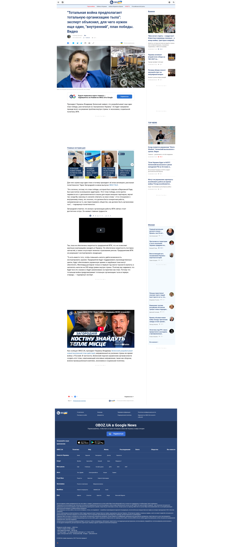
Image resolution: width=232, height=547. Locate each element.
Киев (78, 455)
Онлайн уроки (99, 466)
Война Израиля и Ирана (116, 6)
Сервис (114, 472)
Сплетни (88, 495)
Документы (100, 415)
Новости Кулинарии (103, 478)
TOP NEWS (152, 123)
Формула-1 (119, 461)
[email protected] (77, 533)
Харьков (87, 455)
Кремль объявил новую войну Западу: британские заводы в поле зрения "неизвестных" (158, 320)
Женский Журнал (120, 495)
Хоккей (100, 461)
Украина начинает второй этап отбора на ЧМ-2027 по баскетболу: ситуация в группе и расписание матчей (157, 57)
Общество (154, 449)
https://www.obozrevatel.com (116, 503)
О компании (80, 412)
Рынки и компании (82, 484)
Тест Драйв (80, 472)
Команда (99, 412)
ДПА (110, 466)
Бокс (108, 461)
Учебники (87, 466)
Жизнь (106, 449)
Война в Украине (102, 6)
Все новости (171, 449)
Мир (89, 449)
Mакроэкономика (98, 484)
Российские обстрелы (138, 6)
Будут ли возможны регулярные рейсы (159, 186)
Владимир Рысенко (154, 300)
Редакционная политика (79, 400)
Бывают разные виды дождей (157, 77)
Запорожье (98, 455)
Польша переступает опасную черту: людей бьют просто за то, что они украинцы (157, 295)
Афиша (79, 495)
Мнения (151, 225)
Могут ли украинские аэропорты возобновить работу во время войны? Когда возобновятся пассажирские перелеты (160, 182)
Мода (108, 495)
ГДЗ (78, 466)
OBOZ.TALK (113, 185)
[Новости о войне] (112, 401)
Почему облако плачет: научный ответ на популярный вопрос (157, 72)
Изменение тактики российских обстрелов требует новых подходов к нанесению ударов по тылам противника (158, 307)
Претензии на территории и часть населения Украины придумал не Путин (158, 243)
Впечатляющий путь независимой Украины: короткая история (157, 255)
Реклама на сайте (82, 415)
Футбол (79, 461)
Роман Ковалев (153, 336)
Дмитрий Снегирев (154, 312)
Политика (75, 449)
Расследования (125, 449)
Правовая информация (124, 412)
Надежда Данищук (77, 35)
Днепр (109, 455)
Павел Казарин (153, 260)
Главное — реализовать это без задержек (160, 154)
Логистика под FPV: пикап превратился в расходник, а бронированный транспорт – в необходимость (158, 332)
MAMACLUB (97, 489)
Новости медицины (82, 489)
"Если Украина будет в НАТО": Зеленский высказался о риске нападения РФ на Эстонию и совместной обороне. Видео (160, 165)
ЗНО (118, 466)
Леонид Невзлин (153, 324)
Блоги (137, 449)
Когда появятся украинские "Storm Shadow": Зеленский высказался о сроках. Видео (161, 149)
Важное (151, 11)
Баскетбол (89, 461)
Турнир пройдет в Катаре (155, 62)
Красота (99, 495)
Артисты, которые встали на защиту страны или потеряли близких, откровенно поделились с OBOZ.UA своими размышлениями (161, 45)
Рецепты (79, 478)
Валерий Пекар (153, 248)
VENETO (127, 6)
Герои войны (91, 6)
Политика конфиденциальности (147, 412)
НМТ (126, 466)
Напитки (89, 478)
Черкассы (119, 455)
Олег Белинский (153, 236)
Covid (106, 489)
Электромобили (93, 472)
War (85, 35)
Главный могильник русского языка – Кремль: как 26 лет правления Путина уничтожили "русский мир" (156, 231)
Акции (105, 472)
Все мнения (153, 342)
